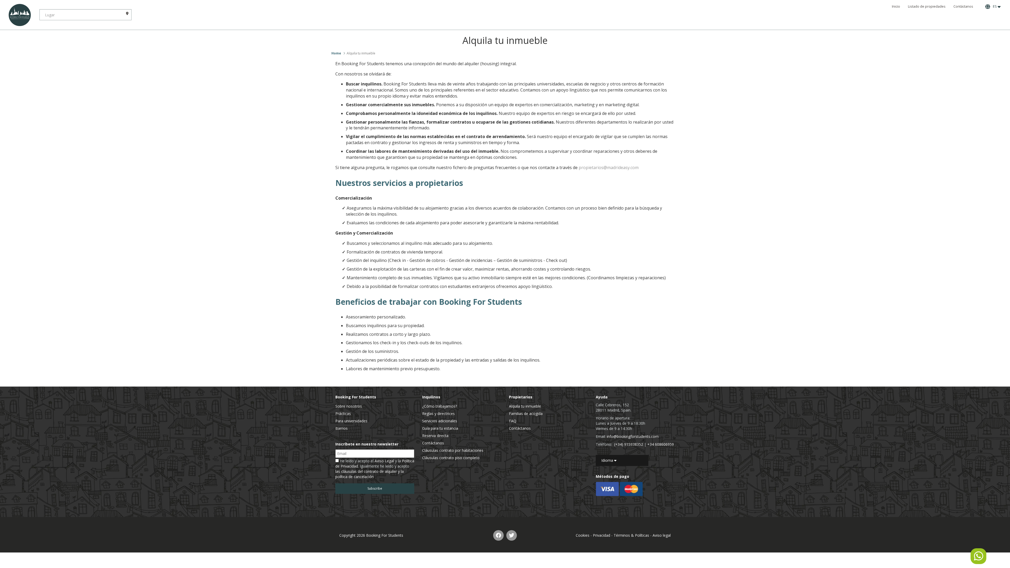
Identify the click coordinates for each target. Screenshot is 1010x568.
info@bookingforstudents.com (633, 436)
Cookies (582, 535)
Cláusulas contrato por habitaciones (452, 450)
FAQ (512, 420)
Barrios (341, 428)
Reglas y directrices (438, 413)
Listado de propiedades (927, 6)
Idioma (607, 460)
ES (994, 6)
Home (336, 53)
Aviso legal (662, 535)
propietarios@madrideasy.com (609, 167)
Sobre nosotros (348, 406)
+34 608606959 (660, 444)
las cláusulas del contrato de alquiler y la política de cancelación (369, 474)
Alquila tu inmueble (525, 406)
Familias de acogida (526, 413)
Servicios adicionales (439, 420)
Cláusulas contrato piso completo (450, 457)
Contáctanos (963, 6)
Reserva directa (435, 435)
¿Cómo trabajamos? (439, 406)
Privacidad (601, 535)
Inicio (896, 6)
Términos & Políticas (631, 535)
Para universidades (351, 420)
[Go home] (19, 15)
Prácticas (343, 413)
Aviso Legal (384, 460)
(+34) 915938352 (628, 444)
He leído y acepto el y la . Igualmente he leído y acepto (374, 468)
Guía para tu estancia (440, 428)
